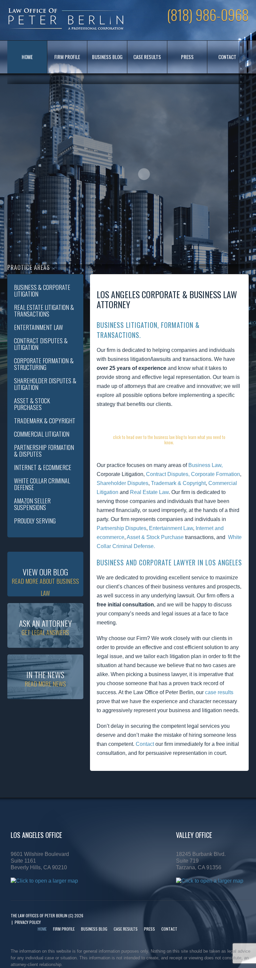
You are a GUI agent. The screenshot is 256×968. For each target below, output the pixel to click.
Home (27, 56)
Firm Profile (67, 56)
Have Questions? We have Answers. (169, 433)
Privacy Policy (28, 922)
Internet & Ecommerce (42, 467)
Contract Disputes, (168, 474)
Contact (227, 56)
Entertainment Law (171, 528)
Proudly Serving (35, 520)
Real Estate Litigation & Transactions (44, 310)
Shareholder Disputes (122, 483)
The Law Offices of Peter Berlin (39, 915)
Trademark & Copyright (178, 483)
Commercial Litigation (41, 434)
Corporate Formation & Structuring (44, 364)
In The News (45, 678)
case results (219, 692)
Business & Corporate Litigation (42, 290)
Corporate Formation (215, 474)
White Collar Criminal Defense (42, 484)
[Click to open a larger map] (44, 881)
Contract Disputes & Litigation (41, 344)
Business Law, (205, 465)
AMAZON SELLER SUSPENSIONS (32, 504)
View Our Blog (45, 581)
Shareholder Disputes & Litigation (45, 384)
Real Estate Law (149, 492)
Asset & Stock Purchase (155, 537)
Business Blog (107, 56)
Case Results (147, 56)
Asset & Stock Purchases (32, 404)
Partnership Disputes (121, 528)
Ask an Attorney (45, 627)
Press (187, 56)
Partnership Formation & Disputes (44, 450)
